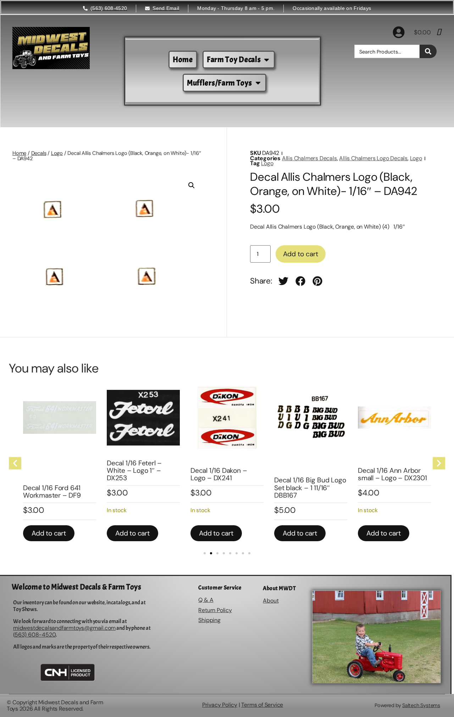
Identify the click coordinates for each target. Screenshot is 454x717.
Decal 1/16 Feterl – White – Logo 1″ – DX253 (70, 470)
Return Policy (215, 610)
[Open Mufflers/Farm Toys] (258, 83)
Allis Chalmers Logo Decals (373, 158)
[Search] (428, 51)
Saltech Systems (421, 705)
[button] (191, 185)
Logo (57, 153)
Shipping (209, 620)
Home (19, 153)
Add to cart (300, 254)
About (270, 600)
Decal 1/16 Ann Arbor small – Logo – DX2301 (328, 474)
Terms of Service (262, 704)
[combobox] (386, 51)
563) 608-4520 (35, 634)
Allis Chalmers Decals (309, 158)
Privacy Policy (219, 704)
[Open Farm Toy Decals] (266, 60)
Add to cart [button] (68, 533)
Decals (38, 153)
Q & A (205, 600)
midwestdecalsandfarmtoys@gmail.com (64, 628)
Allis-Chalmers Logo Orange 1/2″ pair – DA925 (408, 487)
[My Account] (399, 32)
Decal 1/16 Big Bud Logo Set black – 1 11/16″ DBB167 (246, 487)
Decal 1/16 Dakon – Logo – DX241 (154, 474)
